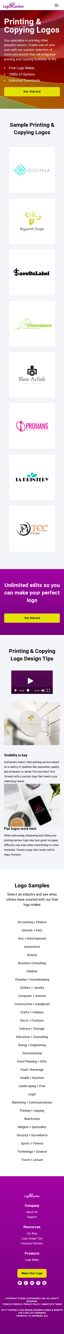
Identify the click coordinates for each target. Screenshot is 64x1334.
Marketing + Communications (32, 1102)
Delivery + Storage (32, 1028)
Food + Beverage (32, 1069)
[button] (30, 681)
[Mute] (43, 690)
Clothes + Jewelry (32, 987)
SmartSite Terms (52, 1304)
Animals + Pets (32, 930)
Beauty (32, 955)
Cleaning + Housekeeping (32, 979)
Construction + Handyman (32, 1004)
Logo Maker (32, 1259)
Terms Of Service (12, 1304)
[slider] (29, 690)
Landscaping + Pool (32, 1086)
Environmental (32, 1053)
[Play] (15, 690)
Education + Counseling (32, 1037)
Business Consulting (32, 963)
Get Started (32, 91)
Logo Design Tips (32, 1238)
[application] (32, 682)
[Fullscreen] (48, 690)
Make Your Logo (32, 1273)
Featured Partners (32, 1243)
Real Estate (32, 1119)
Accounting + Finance (32, 922)
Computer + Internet (32, 996)
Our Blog (32, 1233)
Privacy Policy (31, 1304)
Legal (32, 1094)
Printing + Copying (32, 1110)
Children (32, 971)
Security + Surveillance (32, 1135)
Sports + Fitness (32, 1143)
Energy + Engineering (32, 1045)
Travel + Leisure (32, 1160)
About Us (32, 1212)
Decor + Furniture (32, 1020)
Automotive (32, 946)
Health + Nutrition (32, 1078)
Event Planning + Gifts (32, 1061)
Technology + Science (32, 1151)
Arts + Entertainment (32, 938)
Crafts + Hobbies (32, 1012)
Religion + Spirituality (32, 1127)
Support (32, 1217)
